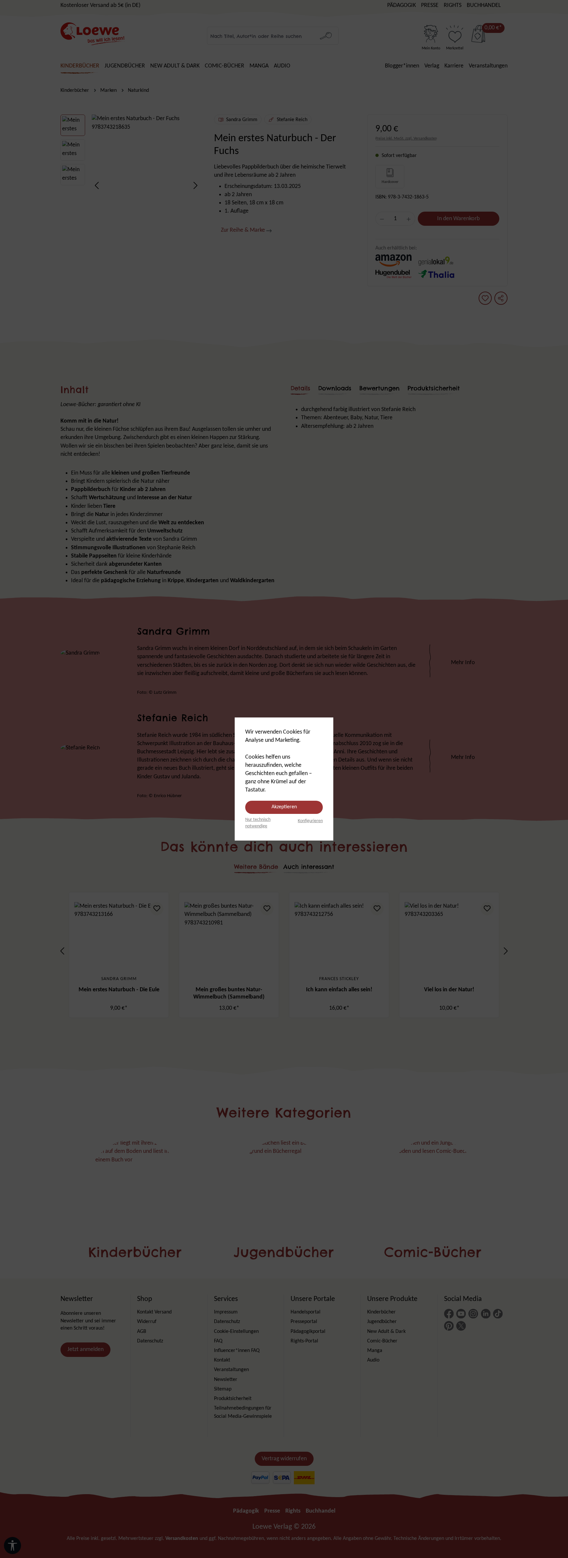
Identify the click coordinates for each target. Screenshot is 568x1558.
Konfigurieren (310, 820)
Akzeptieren (284, 807)
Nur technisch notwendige (258, 823)
